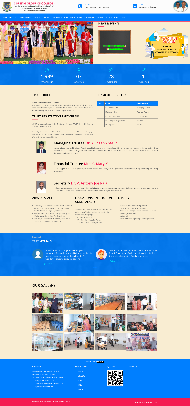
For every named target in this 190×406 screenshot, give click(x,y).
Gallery (79, 17)
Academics (56, 17)
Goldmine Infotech (150, 402)
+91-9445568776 (57, 384)
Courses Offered (24, 17)
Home (5, 17)
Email (141, 5)
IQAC (72, 17)
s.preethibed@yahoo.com (44, 387)
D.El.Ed (80, 389)
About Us (81, 376)
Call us (87, 5)
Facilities (47, 17)
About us (12, 17)
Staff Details (113, 17)
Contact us (124, 17)
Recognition (38, 17)
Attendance (101, 17)
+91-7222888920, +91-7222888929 (53, 377)
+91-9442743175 (48, 380)
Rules (66, 17)
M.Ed (80, 385)
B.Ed (80, 380)
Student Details (89, 17)
